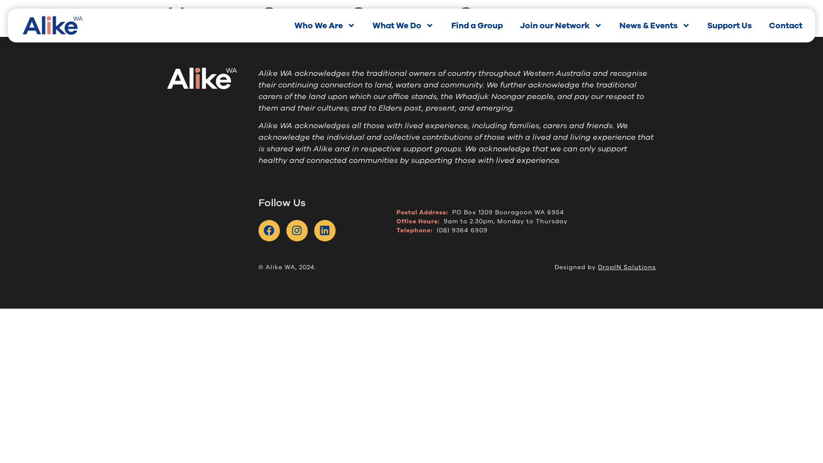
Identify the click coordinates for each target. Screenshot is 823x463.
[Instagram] (297, 230)
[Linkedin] (325, 230)
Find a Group (477, 25)
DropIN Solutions (627, 267)
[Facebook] (269, 230)
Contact (785, 25)
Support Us (729, 25)
